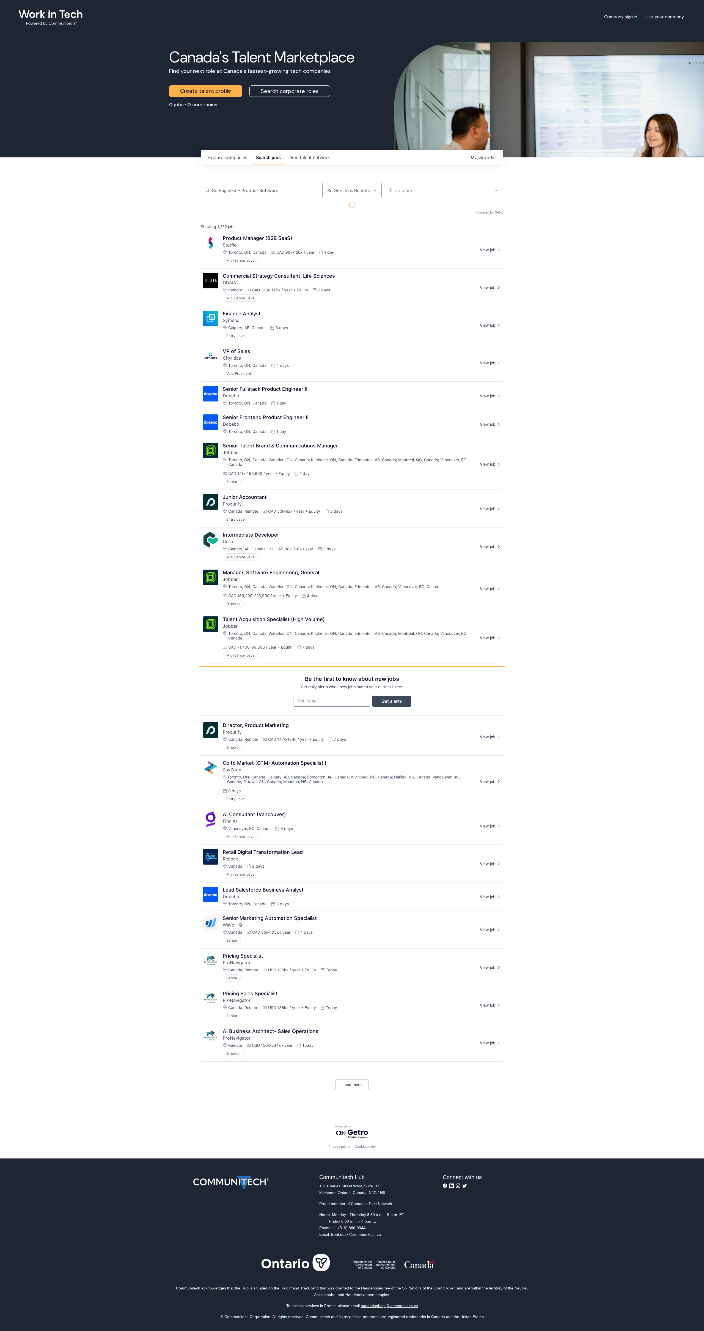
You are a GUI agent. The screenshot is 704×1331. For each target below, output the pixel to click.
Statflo (230, 245)
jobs (268, 157)
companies (227, 157)
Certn (229, 541)
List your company (665, 17)
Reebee (230, 859)
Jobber (230, 452)
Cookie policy (365, 1146)
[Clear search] (313, 190)
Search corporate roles (290, 91)
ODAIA (229, 282)
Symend (231, 320)
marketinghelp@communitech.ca (389, 1305)
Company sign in (620, 17)
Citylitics (232, 358)
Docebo (231, 395)
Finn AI (230, 821)
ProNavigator (237, 962)
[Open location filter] (496, 190)
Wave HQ (232, 925)
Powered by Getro (489, 212)
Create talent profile (205, 90)
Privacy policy (339, 1146)
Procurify (232, 504)
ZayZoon (232, 769)
